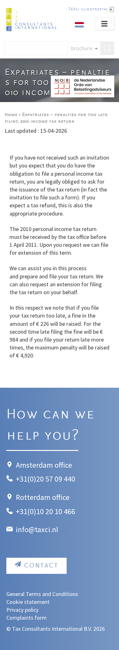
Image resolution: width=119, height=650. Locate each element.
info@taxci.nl (37, 529)
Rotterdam (33, 497)
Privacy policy (22, 609)
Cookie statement (28, 601)
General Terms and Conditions (42, 594)
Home (11, 114)
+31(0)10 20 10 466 (45, 511)
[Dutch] (79, 24)
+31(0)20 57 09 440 (45, 479)
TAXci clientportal (88, 9)
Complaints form (26, 617)
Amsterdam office (44, 465)
